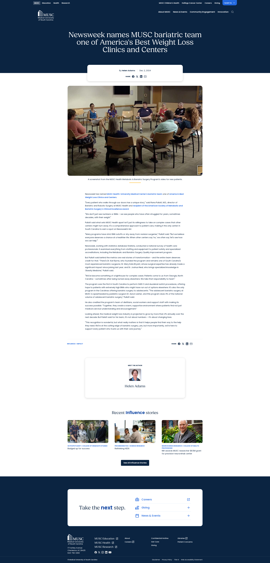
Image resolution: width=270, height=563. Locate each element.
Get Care (155, 542)
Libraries (183, 538)
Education (46, 3)
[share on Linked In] (141, 76)
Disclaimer (156, 560)
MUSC (36, 3)
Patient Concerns (185, 542)
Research (66, 3)
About (127, 538)
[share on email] (145, 77)
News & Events (180, 12)
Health (56, 3)
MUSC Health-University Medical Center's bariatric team (134, 194)
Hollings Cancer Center (192, 3)
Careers (208, 3)
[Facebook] (96, 552)
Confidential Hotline (159, 538)
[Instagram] (102, 552)
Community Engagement (202, 12)
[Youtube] (110, 552)
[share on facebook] (133, 76)
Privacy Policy (167, 560)
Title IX (176, 560)
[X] (99, 552)
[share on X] (137, 77)
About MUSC (164, 12)
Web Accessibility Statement (192, 560)
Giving (217, 3)
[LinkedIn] (106, 552)
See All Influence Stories (135, 462)
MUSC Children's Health (169, 3)
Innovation (223, 12)
